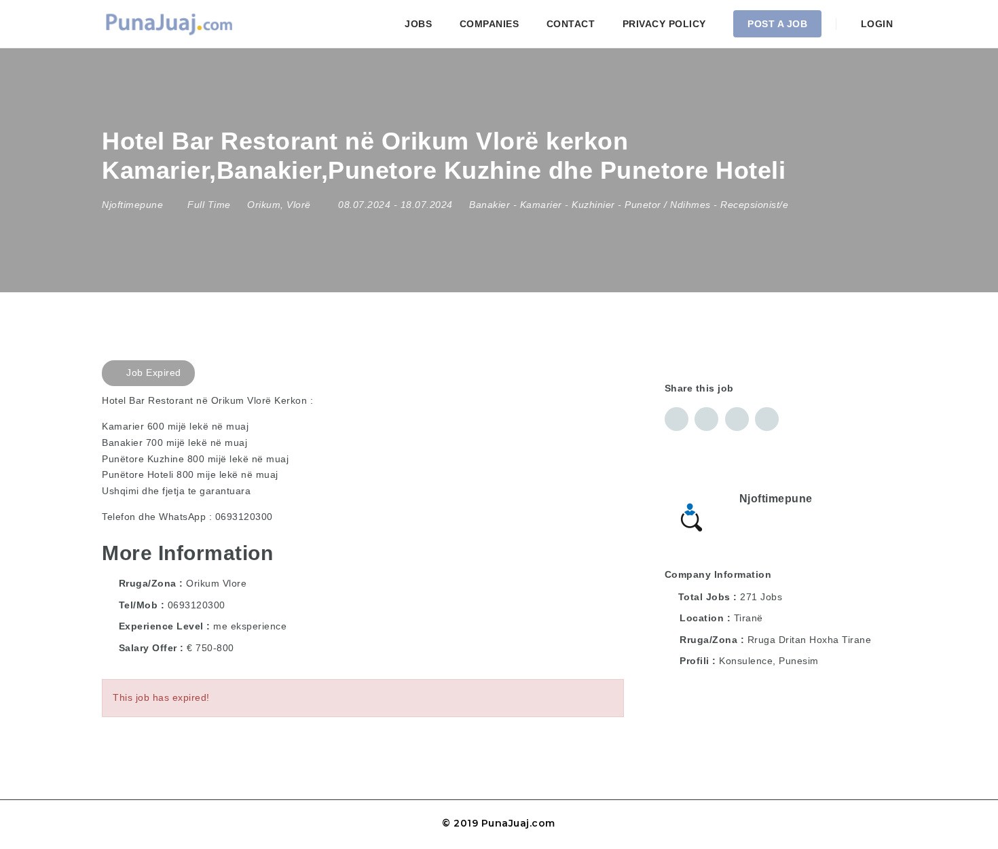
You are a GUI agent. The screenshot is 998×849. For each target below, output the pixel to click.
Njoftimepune (776, 498)
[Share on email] (737, 419)
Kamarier (541, 204)
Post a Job (777, 23)
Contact (571, 23)
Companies (489, 23)
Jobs (418, 23)
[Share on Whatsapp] (767, 419)
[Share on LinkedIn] (706, 419)
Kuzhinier (593, 204)
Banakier (489, 204)
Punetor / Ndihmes (668, 204)
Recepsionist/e (754, 204)
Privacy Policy (664, 23)
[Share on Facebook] (676, 419)
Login (875, 23)
